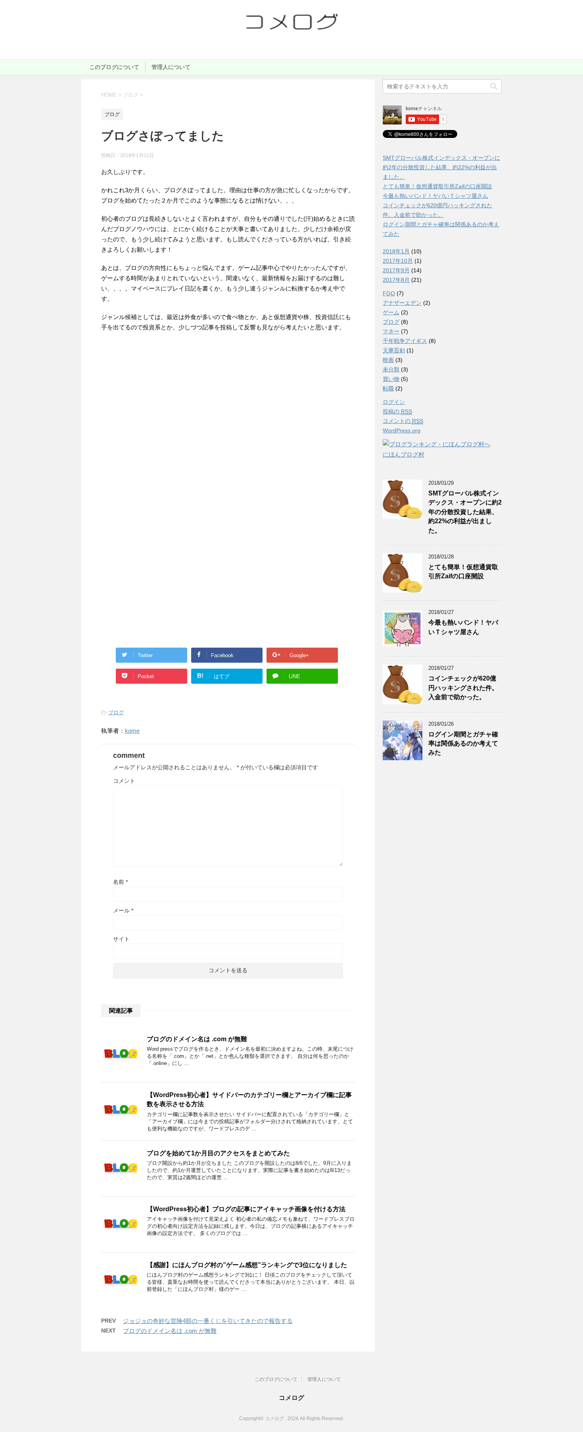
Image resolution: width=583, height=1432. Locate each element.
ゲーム (391, 312)
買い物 (391, 379)
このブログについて (114, 67)
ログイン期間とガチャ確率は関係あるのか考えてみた (463, 743)
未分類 (391, 369)
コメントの (403, 421)
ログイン (394, 402)
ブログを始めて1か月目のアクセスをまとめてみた (218, 1153)
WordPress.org (401, 430)
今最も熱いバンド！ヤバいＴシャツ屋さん (435, 196)
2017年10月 (398, 261)
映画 (388, 360)
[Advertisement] (167, 424)
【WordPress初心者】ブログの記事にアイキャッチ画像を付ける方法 (246, 1209)
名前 (120, 882)
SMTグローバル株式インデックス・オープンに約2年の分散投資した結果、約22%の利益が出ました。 (441, 167)
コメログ (291, 1397)
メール (123, 910)
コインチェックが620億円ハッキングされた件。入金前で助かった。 (463, 687)
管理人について (171, 67)
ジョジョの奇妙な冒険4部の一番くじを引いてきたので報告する (208, 1320)
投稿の (397, 411)
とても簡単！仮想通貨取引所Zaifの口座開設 (437, 186)
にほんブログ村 (403, 454)
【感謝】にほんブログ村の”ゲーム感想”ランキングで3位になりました (247, 1265)
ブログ (116, 712)
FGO (389, 293)
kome (132, 730)
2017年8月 (396, 280)
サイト (121, 939)
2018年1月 (396, 251)
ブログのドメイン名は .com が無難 (197, 1039)
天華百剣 (394, 350)
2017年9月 (396, 270)
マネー (391, 331)
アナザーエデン (402, 303)
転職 (388, 388)
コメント (124, 781)
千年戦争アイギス (405, 341)
